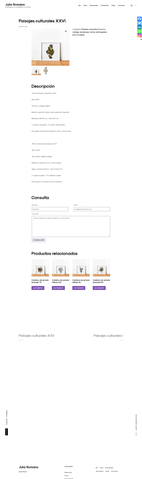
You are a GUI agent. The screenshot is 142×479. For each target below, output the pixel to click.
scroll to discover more (136, 422)
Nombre (35, 205)
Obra (85, 5)
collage (76, 32)
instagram (6, 413)
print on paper (79, 35)
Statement (105, 5)
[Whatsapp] (139, 31)
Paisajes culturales (89, 29)
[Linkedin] (139, 27)
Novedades (94, 5)
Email (76, 205)
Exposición (68, 472)
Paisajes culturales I (108, 335)
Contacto (121, 5)
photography (101, 32)
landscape (84, 32)
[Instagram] (139, 35)
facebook (6, 421)
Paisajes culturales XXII (36, 335)
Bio (80, 5)
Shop (113, 5)
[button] (66, 31)
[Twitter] (139, 23)
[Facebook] (139, 19)
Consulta (35, 214)
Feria (66, 475)
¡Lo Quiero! (38, 288)
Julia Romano (15, 4)
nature (92, 32)
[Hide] (141, 39)
